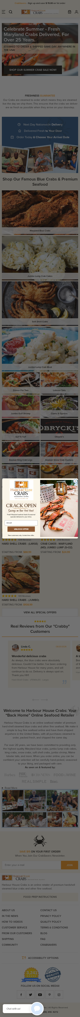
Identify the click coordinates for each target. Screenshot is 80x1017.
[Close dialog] (75, 481)
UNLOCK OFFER (21, 529)
